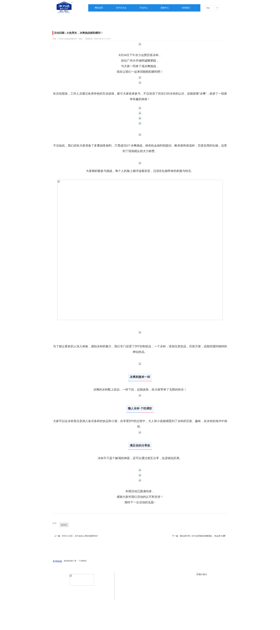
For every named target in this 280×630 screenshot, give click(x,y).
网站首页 (99, 8)
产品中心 (143, 8)
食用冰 (64, 524)
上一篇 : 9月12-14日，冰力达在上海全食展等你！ (76, 536)
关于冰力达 (121, 8)
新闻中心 (165, 8)
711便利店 (82, 561)
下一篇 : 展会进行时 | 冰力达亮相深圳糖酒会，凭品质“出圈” (199, 536)
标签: (54, 523)
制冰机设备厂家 (70, 561)
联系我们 (186, 8)
